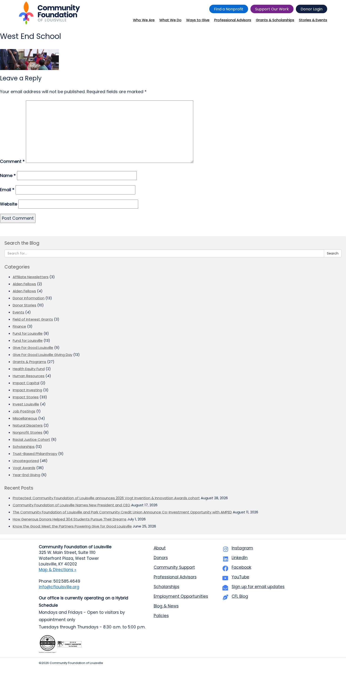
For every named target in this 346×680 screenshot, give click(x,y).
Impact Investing (27, 389)
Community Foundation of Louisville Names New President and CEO (71, 505)
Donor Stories (24, 305)
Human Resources (28, 375)
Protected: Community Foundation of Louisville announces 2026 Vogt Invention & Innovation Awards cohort (106, 497)
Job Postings (24, 411)
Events (18, 312)
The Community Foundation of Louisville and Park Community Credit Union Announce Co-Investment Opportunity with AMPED (122, 512)
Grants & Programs (29, 361)
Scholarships (24, 446)
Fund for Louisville (28, 333)
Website (8, 204)
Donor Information (28, 298)
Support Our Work (272, 9)
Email (7, 190)
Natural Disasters (28, 425)
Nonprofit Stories (27, 432)
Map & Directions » (57, 570)
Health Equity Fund (29, 368)
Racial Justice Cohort (31, 439)
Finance (19, 326)
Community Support (174, 567)
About (160, 548)
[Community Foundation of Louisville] (49, 13)
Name (8, 175)
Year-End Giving (26, 474)
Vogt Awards (24, 467)
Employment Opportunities (181, 596)
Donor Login (311, 9)
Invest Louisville (26, 404)
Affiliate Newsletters (30, 276)
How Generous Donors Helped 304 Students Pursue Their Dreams (69, 519)
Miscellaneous (25, 418)
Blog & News (166, 606)
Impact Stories (26, 397)
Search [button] (332, 253)
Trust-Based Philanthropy (35, 453)
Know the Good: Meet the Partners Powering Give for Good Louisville (72, 526)
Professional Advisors (175, 577)
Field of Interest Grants (33, 319)
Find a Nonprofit (228, 9)
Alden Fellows (24, 283)
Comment (12, 161)
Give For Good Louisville (33, 347)
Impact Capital (26, 382)
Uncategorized (26, 460)
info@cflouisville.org (59, 587)
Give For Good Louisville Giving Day (42, 354)
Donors (161, 557)
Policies (161, 615)
